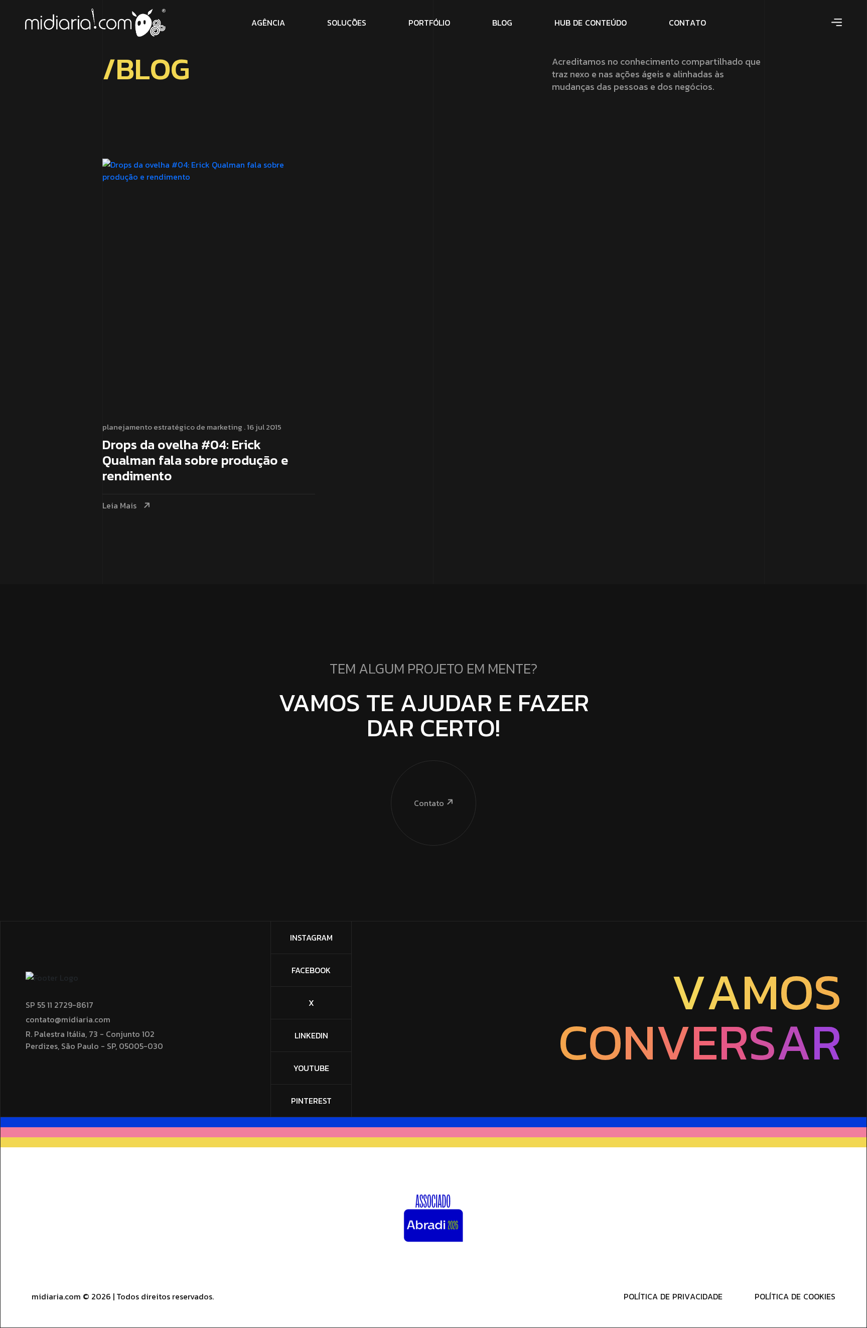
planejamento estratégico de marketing (172, 427)
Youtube (311, 1068)
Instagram (311, 938)
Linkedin (311, 1035)
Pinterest (311, 1101)
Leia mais (119, 505)
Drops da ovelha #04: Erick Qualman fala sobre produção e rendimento (195, 461)
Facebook (311, 970)
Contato (429, 803)
